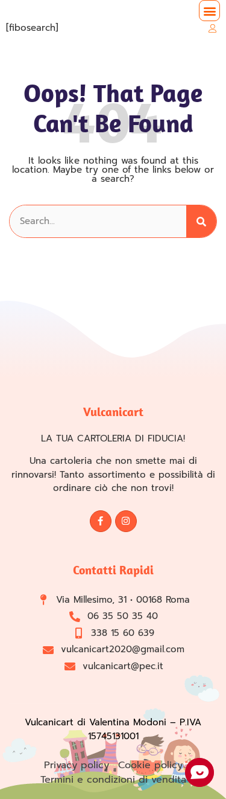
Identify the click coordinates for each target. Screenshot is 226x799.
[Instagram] (126, 521)
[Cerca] (201, 221)
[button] (209, 10)
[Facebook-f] (100, 521)
